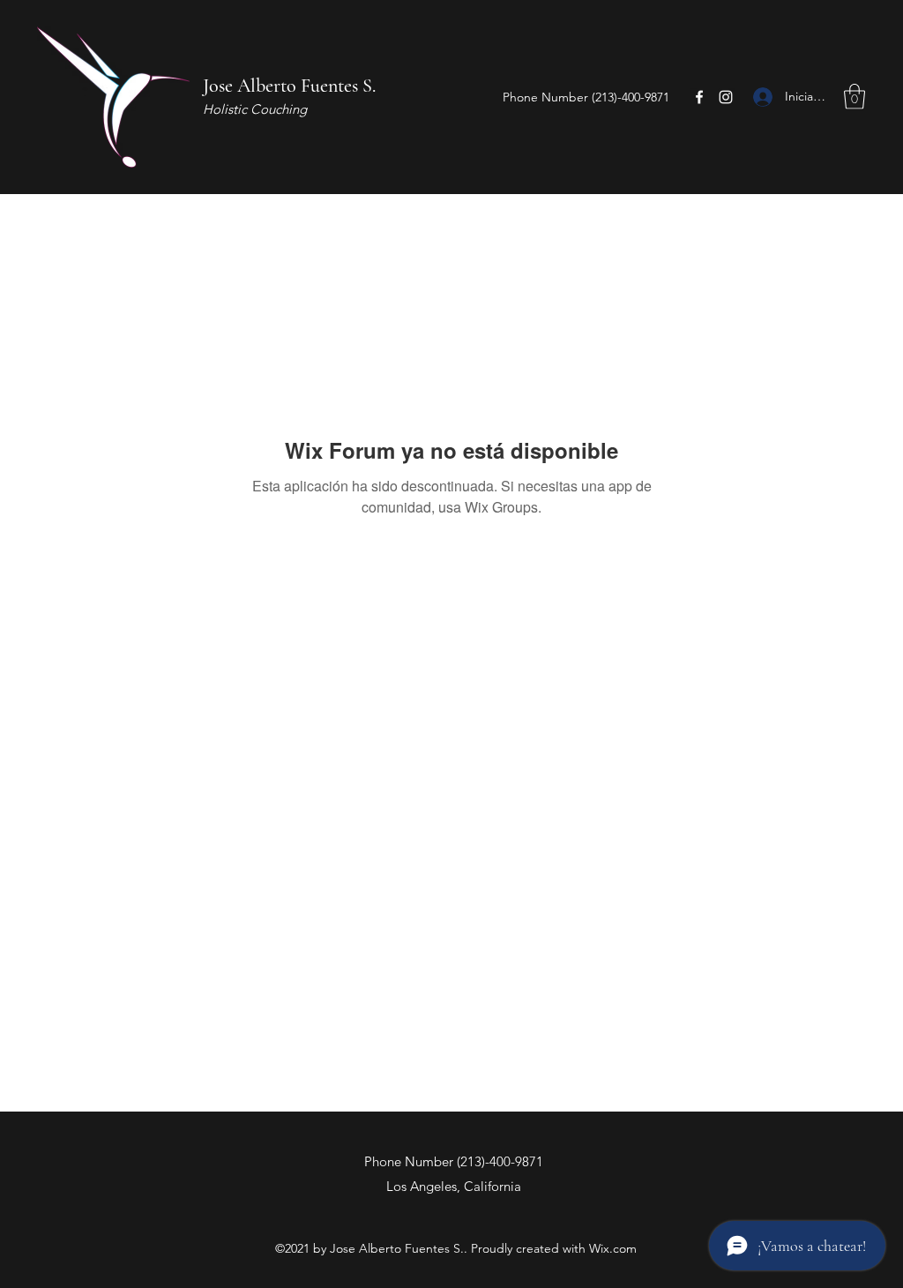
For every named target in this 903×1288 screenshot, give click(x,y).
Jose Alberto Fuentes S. (289, 85)
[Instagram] (726, 97)
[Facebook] (699, 97)
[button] (854, 96)
